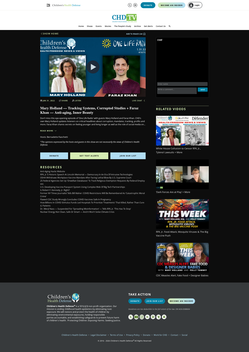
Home (81, 26)
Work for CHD (160, 335)
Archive (137, 26)
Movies (108, 26)
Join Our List (128, 156)
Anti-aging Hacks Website (52, 171)
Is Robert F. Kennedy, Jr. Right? (55, 190)
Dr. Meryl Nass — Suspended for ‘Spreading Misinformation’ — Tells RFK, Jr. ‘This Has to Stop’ (85, 208)
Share (64, 100)
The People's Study (122, 26)
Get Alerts (148, 26)
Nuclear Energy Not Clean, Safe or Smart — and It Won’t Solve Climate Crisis (77, 211)
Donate (54, 156)
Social (184, 335)
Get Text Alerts (89, 156)
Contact (174, 335)
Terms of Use (116, 335)
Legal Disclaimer (99, 335)
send (202, 89)
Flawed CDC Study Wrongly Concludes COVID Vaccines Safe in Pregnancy (75, 199)
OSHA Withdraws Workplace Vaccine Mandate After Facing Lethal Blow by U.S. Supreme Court (85, 177)
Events (99, 26)
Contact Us (161, 26)
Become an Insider (181, 301)
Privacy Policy (133, 335)
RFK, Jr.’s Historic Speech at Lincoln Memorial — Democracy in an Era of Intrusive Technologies (86, 174)
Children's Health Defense (74, 335)
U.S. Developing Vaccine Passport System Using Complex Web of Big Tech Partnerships (82, 187)
